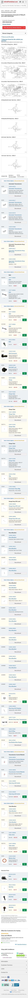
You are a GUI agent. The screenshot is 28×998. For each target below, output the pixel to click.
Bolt (10, 279)
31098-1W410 (12, 535)
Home (2, 10)
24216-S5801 (12, 378)
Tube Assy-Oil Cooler (14, 783)
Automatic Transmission (15, 188)
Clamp (10, 380)
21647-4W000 (12, 412)
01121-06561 (12, 339)
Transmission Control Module (16, 759)
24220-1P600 (12, 474)
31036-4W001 (12, 757)
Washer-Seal (12, 858)
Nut (10, 695)
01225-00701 (12, 693)
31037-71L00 (12, 717)
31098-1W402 (12, 647)
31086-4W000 (12, 504)
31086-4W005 (12, 516)
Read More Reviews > (22, 944)
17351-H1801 (12, 486)
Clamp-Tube (12, 394)
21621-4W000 (12, 781)
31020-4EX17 (12, 200)
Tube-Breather (12, 811)
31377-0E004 (12, 290)
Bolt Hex (11, 887)
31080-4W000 (12, 706)
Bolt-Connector (13, 353)
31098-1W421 (12, 608)
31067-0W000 (12, 832)
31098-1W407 (12, 684)
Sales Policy (6, 990)
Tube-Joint (12, 834)
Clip (10, 476)
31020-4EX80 (12, 226)
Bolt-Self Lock (12, 367)
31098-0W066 (12, 585)
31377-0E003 (12, 277)
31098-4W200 (12, 557)
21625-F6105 (12, 351)
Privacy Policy (21, 990)
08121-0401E (12, 885)
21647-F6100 (12, 392)
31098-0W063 (12, 637)
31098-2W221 (12, 656)
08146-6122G (12, 874)
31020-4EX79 (12, 213)
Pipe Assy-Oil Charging (15, 708)
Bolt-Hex (11, 896)
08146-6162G (12, 894)
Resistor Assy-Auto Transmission (18, 719)
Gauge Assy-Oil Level (14, 506)
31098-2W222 (12, 665)
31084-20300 (12, 729)
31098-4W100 (12, 820)
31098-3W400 (12, 809)
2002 (12, 10)
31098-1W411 (12, 546)
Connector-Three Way (14, 488)
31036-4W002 (12, 769)
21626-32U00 (12, 856)
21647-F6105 (12, 424)
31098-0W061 (12, 619)
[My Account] (23, 2)
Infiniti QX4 (7, 10)
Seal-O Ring (12, 731)
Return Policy (13, 990)
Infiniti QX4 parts (7, 918)
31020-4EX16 (12, 186)
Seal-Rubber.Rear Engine (15, 742)
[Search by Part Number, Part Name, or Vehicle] (25, 6)
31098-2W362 (12, 628)
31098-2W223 (12, 675)
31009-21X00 (12, 365)
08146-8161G (12, 905)
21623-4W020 (12, 792)
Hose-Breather (12, 537)
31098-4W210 (12, 568)
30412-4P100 (12, 740)
